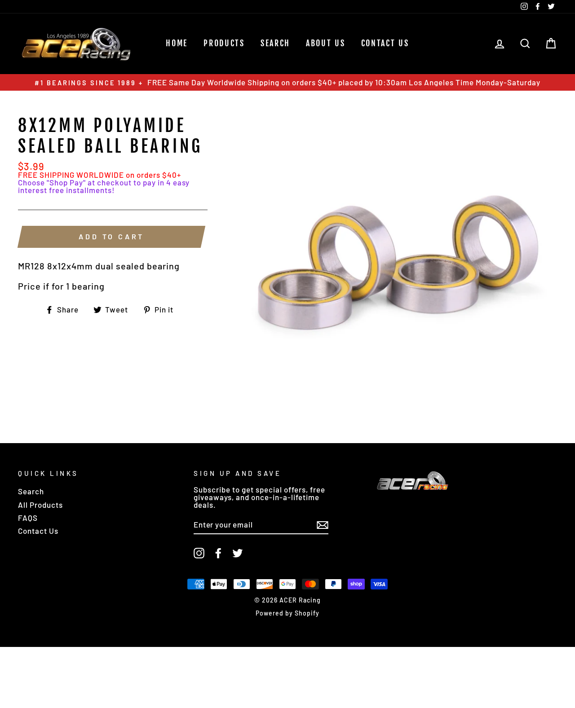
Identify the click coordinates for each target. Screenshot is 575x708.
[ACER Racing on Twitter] (237, 553)
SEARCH (275, 43)
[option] (287, 82)
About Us (325, 43)
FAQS (28, 517)
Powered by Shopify (287, 613)
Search (31, 491)
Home (177, 43)
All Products (40, 504)
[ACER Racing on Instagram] (199, 553)
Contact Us (385, 43)
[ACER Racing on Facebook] (218, 553)
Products (224, 43)
